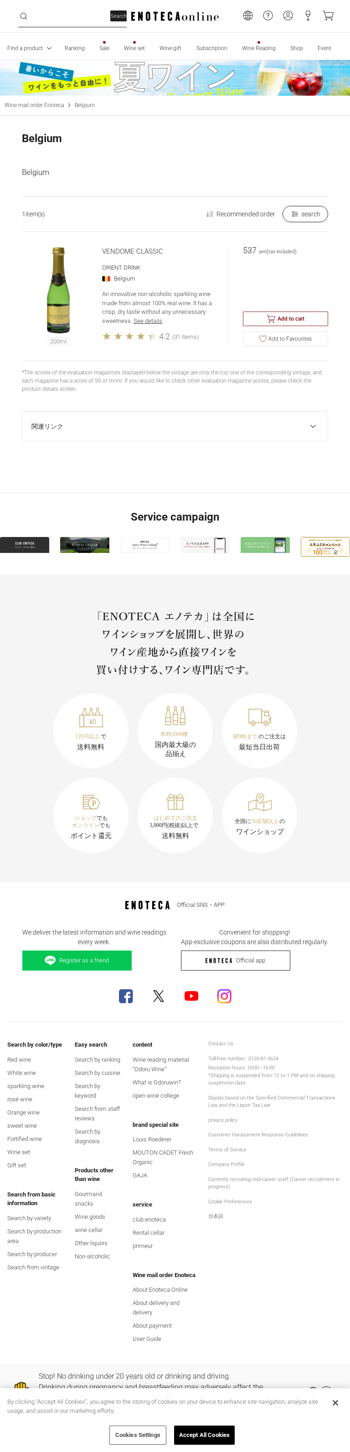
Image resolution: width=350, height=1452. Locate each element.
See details (148, 320)
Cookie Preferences (230, 1202)
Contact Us (220, 1044)
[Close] (335, 1403)
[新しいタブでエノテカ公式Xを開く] (158, 996)
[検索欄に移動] (23, 16)
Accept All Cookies (204, 1435)
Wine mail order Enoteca (34, 105)
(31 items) (185, 337)
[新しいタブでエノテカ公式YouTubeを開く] (191, 996)
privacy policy (222, 1120)
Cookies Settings (137, 1435)
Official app (250, 960)
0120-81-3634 (263, 1059)
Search (119, 16)
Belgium (85, 105)
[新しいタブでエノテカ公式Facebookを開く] (125, 996)
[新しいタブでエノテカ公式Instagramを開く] (224, 996)
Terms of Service (227, 1150)
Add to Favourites (290, 339)
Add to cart (291, 319)
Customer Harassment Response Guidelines (258, 1135)
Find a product (25, 48)
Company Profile (226, 1164)
